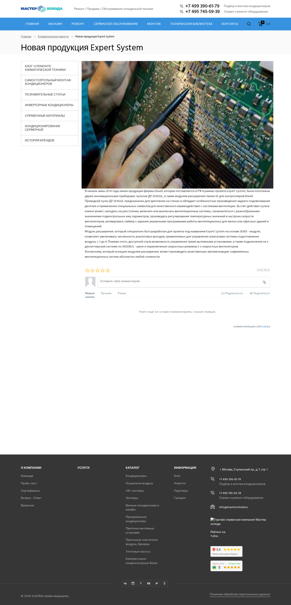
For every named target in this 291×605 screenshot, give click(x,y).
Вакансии (27, 505)
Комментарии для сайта (252, 326)
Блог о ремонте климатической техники (45, 68)
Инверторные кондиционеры (49, 105)
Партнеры (181, 490)
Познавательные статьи (45, 94)
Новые (89, 293)
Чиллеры (132, 498)
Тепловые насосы (138, 551)
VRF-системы (135, 490)
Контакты (230, 24)
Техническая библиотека (191, 24)
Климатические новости (53, 36)
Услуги (83, 467)
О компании (31, 467)
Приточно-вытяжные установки (140, 530)
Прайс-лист (29, 483)
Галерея (180, 498)
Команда (27, 475)
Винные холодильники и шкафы (142, 507)
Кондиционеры (136, 475)
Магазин (55, 24)
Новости (180, 483)
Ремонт (78, 24)
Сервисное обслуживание (116, 24)
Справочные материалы (45, 115)
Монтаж (154, 24)
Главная (32, 24)
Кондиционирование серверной (42, 128)
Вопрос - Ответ (31, 498)
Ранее (122, 293)
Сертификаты (30, 490)
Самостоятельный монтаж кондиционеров (48, 82)
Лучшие (106, 293)
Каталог (133, 467)
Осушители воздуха (139, 483)
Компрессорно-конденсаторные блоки (141, 560)
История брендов (39, 140)
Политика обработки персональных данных (240, 594)
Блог (177, 475)
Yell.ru (214, 536)
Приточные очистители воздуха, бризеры (142, 542)
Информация (185, 467)
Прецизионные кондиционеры (136, 519)
